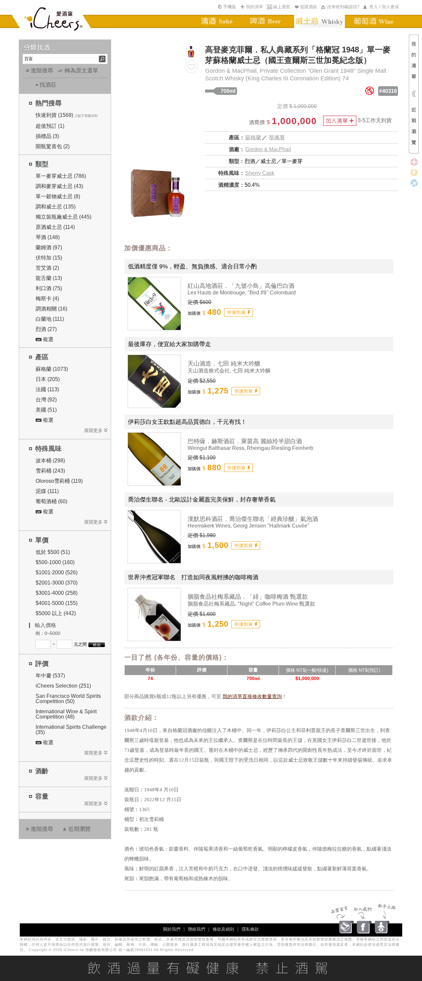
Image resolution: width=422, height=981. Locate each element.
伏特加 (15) (49, 257)
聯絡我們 (196, 929)
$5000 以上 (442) (56, 613)
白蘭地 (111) (50, 319)
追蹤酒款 (308, 6)
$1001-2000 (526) (56, 572)
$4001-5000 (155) (56, 603)
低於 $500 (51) (53, 552)
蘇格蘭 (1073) (52, 369)
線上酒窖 (281, 6)
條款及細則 (223, 929)
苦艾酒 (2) (47, 268)
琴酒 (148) (48, 237)
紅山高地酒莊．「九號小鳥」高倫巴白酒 (241, 286)
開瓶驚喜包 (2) (53, 146)
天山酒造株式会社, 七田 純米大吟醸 (229, 370)
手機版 (229, 6)
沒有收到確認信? (343, 6)
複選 (47, 339)
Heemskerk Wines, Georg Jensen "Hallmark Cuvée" (248, 526)
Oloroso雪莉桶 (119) (59, 481)
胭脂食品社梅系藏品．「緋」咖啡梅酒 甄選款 (248, 596)
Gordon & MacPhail (268, 149)
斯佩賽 (277, 137)
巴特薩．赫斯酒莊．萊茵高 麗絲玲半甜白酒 (245, 441)
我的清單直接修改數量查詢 (252, 696)
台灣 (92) (46, 399)
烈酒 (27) (46, 329)
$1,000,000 (307, 678)
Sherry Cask (259, 173)
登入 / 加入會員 (384, 6)
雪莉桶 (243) (50, 471)
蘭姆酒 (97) (49, 247)
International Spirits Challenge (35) (71, 729)
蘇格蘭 (253, 137)
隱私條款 (250, 929)
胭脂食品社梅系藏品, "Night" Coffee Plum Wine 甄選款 (251, 604)
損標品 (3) (47, 136)
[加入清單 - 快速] (238, 312)
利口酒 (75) (49, 288)
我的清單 (254, 6)
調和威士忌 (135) (55, 206)
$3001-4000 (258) (56, 593)
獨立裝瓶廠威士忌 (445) (63, 217)
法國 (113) (47, 389)
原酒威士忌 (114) (55, 227)
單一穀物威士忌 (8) (58, 196)
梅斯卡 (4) (47, 298)
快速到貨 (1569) (54, 115)
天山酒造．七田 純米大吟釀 (224, 363)
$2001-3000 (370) (56, 583)
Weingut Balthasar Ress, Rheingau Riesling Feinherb (250, 448)
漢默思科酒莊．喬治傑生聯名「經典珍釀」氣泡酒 (253, 519)
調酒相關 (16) (51, 309)
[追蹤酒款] (191, 66)
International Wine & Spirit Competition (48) (66, 714)
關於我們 (171, 929)
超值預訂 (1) (50, 126)
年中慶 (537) (50, 675)
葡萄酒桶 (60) (51, 501)
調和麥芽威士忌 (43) (59, 186)
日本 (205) (48, 379)
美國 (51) (46, 410)
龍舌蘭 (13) (49, 278)
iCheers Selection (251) (63, 686)
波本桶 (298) (50, 460)
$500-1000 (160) (55, 562)
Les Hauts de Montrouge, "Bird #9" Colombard (242, 292)
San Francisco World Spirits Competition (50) (68, 698)
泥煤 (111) (47, 491)
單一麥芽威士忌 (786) (61, 176)
